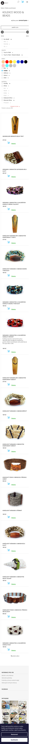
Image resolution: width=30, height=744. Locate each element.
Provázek (7, 102)
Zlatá (6, 78)
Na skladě (8, 39)
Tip (5, 46)
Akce (6, 41)
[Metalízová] (14, 65)
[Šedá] (10, 65)
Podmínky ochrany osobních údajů (10, 680)
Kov (6, 88)
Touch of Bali (8, 52)
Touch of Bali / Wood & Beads (13, 55)
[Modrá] (18, 61)
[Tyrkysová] (7, 65)
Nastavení (14, 734)
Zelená (6, 75)
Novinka (7, 44)
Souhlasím (14, 740)
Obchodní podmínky (7, 678)
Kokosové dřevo (9, 98)
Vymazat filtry (14, 106)
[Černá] (25, 61)
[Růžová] (3, 65)
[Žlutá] (14, 61)
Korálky (7, 83)
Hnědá (7, 70)
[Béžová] (3, 61)
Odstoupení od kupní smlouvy (9, 682)
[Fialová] (22, 61)
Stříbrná (7, 73)
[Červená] (7, 61)
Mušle (6, 90)
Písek (6, 95)
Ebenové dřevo (9, 100)
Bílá (6, 68)
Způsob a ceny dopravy (7, 675)
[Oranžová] (10, 61)
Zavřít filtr (15, 27)
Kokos (6, 93)
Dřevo (6, 86)
